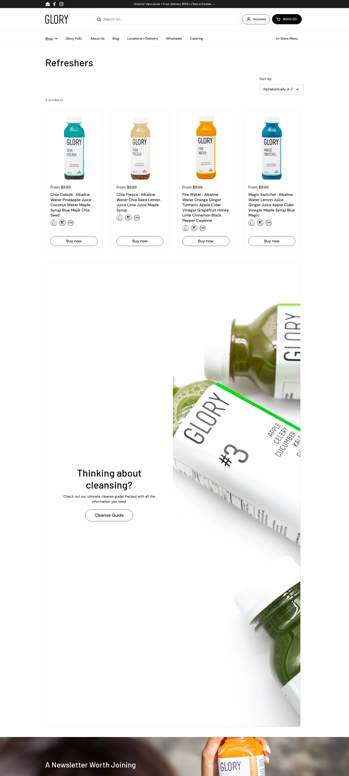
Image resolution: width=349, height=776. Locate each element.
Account (259, 19)
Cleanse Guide (109, 515)
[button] (287, 19)
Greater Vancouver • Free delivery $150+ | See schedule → (174, 4)
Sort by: (266, 79)
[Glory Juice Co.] (56, 19)
